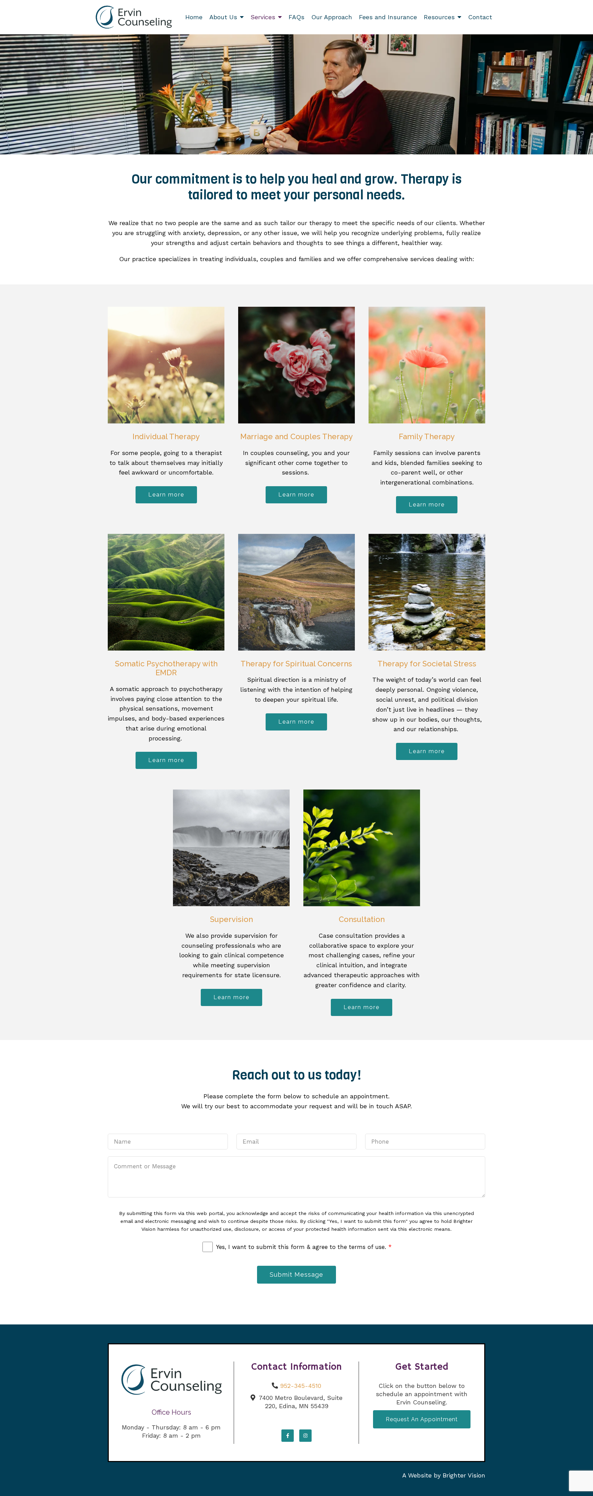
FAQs (296, 17)
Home (193, 17)
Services (263, 17)
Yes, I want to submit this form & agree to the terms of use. (304, 1246)
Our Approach (331, 17)
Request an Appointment (422, 1419)
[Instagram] (305, 1435)
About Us (223, 17)
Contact (480, 17)
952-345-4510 (300, 1385)
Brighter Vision (464, 1475)
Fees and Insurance (388, 17)
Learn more (166, 494)
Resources (439, 17)
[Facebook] (287, 1435)
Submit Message (296, 1274)
